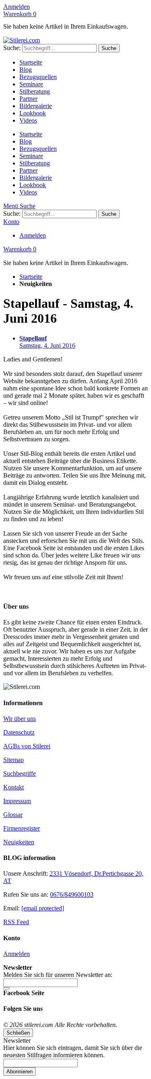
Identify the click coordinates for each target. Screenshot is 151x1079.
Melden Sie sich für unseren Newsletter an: (57, 974)
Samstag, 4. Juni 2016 (47, 342)
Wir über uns (19, 718)
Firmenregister (21, 828)
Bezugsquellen (38, 76)
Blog (25, 69)
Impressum (17, 800)
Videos (28, 120)
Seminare (31, 84)
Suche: (12, 47)
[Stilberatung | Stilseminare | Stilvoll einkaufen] (21, 40)
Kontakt (13, 787)
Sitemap (13, 759)
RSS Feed (16, 921)
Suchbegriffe (19, 773)
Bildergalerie (35, 105)
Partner (28, 98)
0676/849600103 (71, 894)
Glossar (13, 814)
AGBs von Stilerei (26, 746)
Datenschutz (19, 732)
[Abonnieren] (6, 988)
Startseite (30, 62)
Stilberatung (34, 91)
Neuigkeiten (18, 842)
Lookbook (32, 113)
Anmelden (16, 6)
